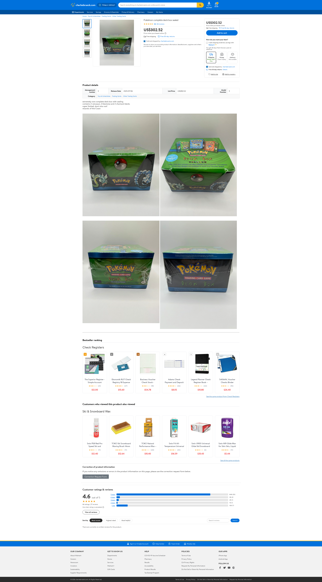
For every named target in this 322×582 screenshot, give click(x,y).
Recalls (147, 562)
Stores (109, 559)
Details (225, 69)
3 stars (113, 500)
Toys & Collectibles (94, 16)
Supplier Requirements (78, 573)
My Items (159, 12)
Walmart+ (110, 566)
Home (85, 16)
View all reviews (91, 512)
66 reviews (160, 24)
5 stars (113, 494)
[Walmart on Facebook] (220, 567)
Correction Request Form (96, 476)
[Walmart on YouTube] (229, 567)
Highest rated (111, 520)
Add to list (214, 74)
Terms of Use (186, 555)
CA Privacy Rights (188, 562)
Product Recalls (150, 569)
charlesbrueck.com (167, 41)
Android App (223, 559)
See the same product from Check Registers (222, 396)
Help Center (159, 544)
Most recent (96, 520)
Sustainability (75, 569)
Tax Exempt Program (152, 573)
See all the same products (229, 460)
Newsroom (74, 562)
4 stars (113, 497)
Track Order (175, 544)
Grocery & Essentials (111, 12)
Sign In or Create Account (139, 544)
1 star (113, 506)
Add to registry (230, 74)
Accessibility (149, 566)
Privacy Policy (187, 559)
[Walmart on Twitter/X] (224, 567)
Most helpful (126, 520)
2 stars (113, 503)
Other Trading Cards (119, 16)
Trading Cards (106, 16)
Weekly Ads (191, 544)
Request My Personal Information (193, 566)
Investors (73, 566)
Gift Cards (111, 569)
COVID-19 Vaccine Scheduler (155, 555)
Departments (79, 12)
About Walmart (75, 555)
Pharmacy (141, 12)
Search (235, 520)
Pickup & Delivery (128, 12)
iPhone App (223, 555)
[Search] (200, 5)
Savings (98, 12)
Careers (150, 12)
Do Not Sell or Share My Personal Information (198, 569)
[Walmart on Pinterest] (233, 567)
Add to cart (222, 32)
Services (90, 12)
